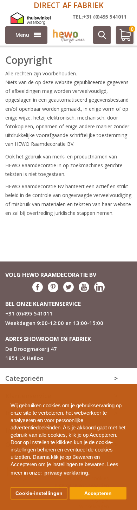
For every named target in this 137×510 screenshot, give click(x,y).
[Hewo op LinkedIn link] (99, 290)
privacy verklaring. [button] (67, 473)
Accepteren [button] (98, 493)
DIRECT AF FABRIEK (69, 5)
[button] (128, 386)
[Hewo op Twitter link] (68, 290)
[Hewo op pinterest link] (53, 290)
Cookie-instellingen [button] (39, 493)
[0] (121, 38)
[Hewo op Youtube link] (84, 290)
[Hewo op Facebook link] (38, 290)
